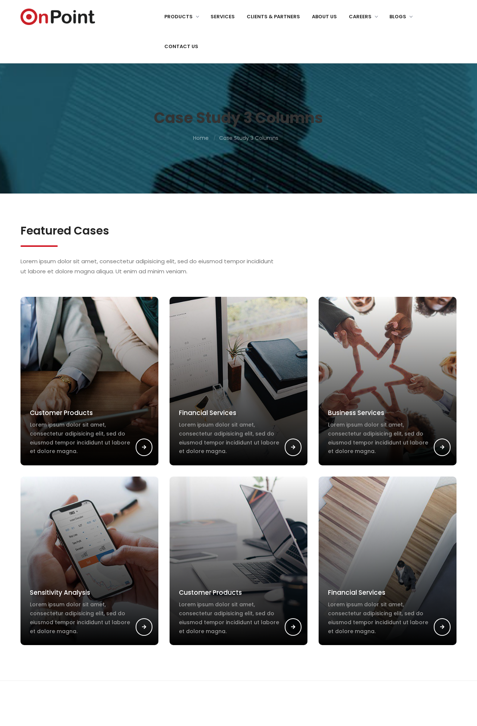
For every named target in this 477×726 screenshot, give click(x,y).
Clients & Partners (273, 16)
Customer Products (61, 413)
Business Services (356, 413)
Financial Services (207, 413)
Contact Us (181, 46)
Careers (360, 16)
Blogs (397, 16)
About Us (324, 16)
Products (178, 16)
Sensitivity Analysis (60, 592)
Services (223, 16)
